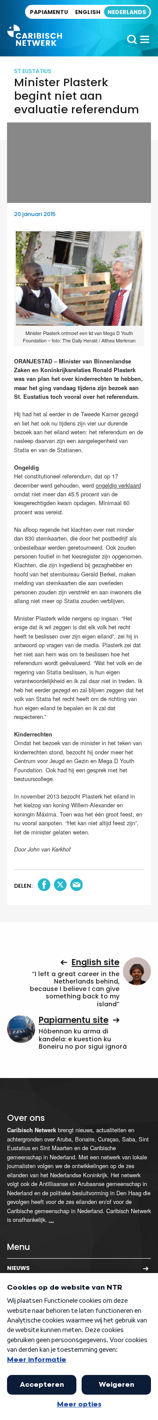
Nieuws (18, 1268)
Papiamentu (49, 12)
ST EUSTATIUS (32, 71)
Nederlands (127, 12)
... (51, 1219)
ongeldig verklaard (118, 485)
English (88, 12)
